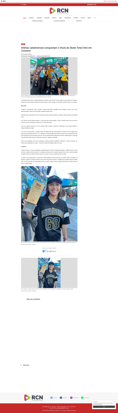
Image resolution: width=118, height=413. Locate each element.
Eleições (76, 18)
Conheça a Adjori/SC (37, 21)
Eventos (54, 18)
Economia (39, 18)
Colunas (31, 18)
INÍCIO (24, 18)
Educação (46, 18)
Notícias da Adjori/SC (59, 21)
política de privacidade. (97, 404)
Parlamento (68, 18)
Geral (60, 18)
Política (83, 18)
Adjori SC (106, 1)
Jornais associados (112, 1)
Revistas (78, 21)
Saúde (89, 18)
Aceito (104, 406)
